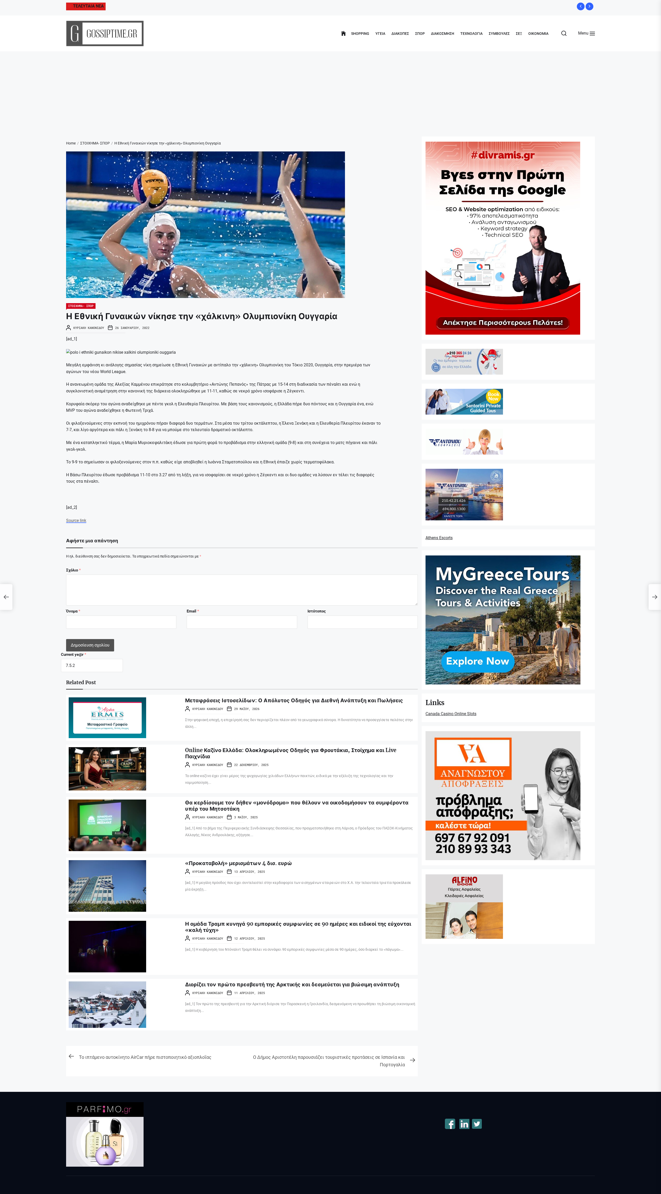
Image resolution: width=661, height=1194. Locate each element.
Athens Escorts (439, 537)
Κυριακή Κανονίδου (88, 328)
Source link (76, 520)
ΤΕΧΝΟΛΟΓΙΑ (471, 33)
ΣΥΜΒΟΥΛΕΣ (499, 33)
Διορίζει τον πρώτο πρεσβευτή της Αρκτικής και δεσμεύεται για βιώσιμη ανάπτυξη (292, 984)
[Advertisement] (330, 90)
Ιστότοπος (317, 611)
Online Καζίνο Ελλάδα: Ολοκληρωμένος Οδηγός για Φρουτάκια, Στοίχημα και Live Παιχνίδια (290, 753)
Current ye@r (73, 654)
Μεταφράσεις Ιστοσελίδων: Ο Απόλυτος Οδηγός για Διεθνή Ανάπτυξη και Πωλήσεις (294, 700)
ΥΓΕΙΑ (380, 33)
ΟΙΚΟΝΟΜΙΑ (538, 33)
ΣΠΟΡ (420, 33)
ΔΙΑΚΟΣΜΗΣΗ (442, 33)
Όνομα (73, 611)
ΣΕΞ (519, 33)
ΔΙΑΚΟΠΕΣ (400, 33)
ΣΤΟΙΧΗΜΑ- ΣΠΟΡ (80, 306)
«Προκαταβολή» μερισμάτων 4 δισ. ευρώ (238, 863)
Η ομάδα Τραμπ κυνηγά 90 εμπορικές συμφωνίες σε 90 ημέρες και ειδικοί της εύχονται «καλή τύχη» (298, 927)
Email (193, 611)
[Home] (343, 33)
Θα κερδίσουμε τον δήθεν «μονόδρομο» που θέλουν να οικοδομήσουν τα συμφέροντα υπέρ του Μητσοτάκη (296, 805)
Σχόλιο (73, 570)
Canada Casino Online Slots (451, 713)
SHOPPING (360, 33)
